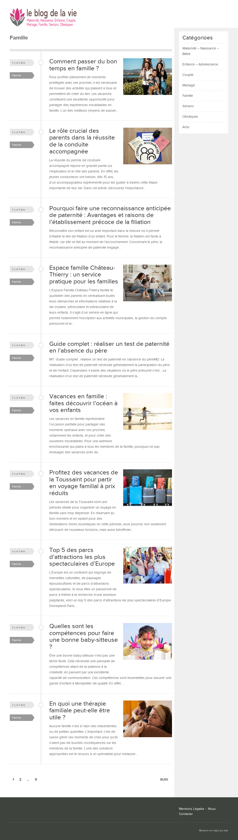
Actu (185, 127)
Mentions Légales (191, 809)
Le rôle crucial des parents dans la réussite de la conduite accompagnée (82, 141)
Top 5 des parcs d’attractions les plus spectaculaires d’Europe (82, 557)
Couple (187, 75)
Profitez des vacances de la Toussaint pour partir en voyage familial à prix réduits (83, 483)
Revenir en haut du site (213, 830)
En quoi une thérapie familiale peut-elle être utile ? (79, 710)
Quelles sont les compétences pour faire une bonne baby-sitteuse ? (83, 637)
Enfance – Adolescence (200, 64)
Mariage (188, 85)
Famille (16, 75)
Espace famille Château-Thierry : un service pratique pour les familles (83, 274)
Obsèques (190, 117)
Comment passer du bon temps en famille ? (83, 65)
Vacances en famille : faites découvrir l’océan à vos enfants (83, 403)
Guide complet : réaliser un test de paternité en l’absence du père (109, 347)
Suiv (164, 779)
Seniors (188, 106)
